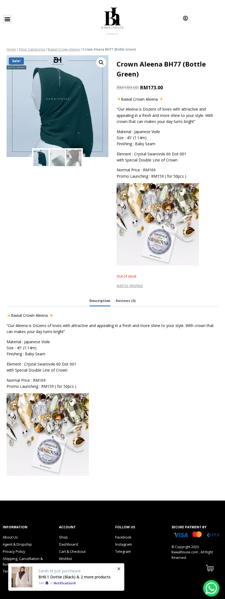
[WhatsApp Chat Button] (211, 588)
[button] (7, 19)
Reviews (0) (126, 300)
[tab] (99, 301)
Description (99, 300)
